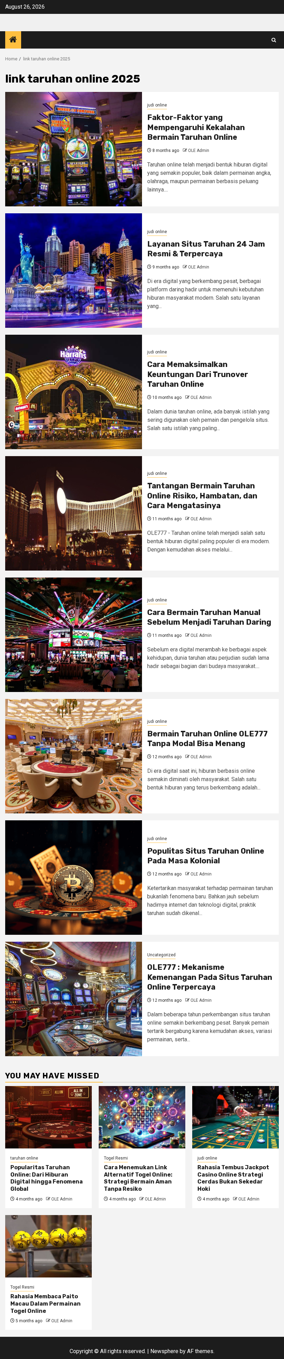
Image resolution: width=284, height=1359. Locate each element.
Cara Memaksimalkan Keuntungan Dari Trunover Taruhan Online (197, 374)
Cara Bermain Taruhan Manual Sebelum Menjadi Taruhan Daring (209, 617)
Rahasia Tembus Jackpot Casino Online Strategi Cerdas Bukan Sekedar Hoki (233, 1178)
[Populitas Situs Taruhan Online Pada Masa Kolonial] (73, 877)
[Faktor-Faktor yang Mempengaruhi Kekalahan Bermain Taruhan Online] (73, 149)
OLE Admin (198, 150)
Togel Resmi (116, 1158)
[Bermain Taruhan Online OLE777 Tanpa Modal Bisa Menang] (73, 756)
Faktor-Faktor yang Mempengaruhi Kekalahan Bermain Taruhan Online (196, 127)
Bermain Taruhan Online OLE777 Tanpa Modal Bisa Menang (207, 739)
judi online (157, 105)
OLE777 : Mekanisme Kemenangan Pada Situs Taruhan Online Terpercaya (209, 977)
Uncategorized (161, 954)
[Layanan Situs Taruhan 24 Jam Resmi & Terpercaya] (73, 270)
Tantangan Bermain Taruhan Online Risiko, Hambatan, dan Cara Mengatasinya (202, 495)
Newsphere (164, 1351)
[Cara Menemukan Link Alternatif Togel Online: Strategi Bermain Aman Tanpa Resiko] (142, 1117)
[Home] (13, 40)
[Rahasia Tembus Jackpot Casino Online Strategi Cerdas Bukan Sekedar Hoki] (235, 1117)
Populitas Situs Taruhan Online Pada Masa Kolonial (205, 856)
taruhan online (24, 1158)
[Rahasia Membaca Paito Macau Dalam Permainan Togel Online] (48, 1246)
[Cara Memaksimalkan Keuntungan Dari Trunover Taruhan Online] (73, 392)
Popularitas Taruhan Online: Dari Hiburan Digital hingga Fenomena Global (46, 1178)
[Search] (273, 40)
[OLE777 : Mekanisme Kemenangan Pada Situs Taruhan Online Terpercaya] (73, 999)
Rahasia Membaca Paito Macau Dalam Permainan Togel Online (45, 1303)
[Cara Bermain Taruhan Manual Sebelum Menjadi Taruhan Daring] (73, 635)
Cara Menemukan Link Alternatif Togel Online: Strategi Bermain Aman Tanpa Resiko (138, 1178)
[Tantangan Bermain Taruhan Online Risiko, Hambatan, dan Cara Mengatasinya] (73, 513)
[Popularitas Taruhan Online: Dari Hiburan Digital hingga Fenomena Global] (48, 1117)
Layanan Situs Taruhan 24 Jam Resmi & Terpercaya (206, 249)
